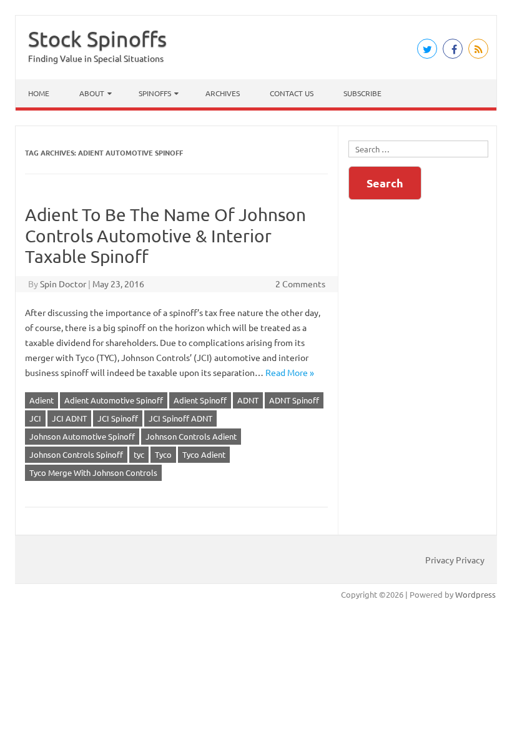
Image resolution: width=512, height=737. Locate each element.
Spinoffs (155, 93)
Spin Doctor (63, 283)
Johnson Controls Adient (191, 436)
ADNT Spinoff (294, 400)
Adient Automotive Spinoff (113, 400)
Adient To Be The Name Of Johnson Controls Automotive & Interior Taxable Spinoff (165, 235)
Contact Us (291, 93)
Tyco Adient (203, 454)
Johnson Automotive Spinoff (82, 436)
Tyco (163, 454)
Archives (222, 93)
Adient (41, 400)
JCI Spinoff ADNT (180, 418)
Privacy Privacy (455, 559)
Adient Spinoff (200, 400)
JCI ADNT (69, 418)
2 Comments (300, 283)
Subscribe (362, 93)
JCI (35, 418)
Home (38, 93)
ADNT (247, 400)
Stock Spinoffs (97, 38)
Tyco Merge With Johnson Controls (93, 472)
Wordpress (475, 594)
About (91, 93)
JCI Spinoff (117, 418)
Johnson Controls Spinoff (76, 454)
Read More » (289, 372)
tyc (139, 454)
